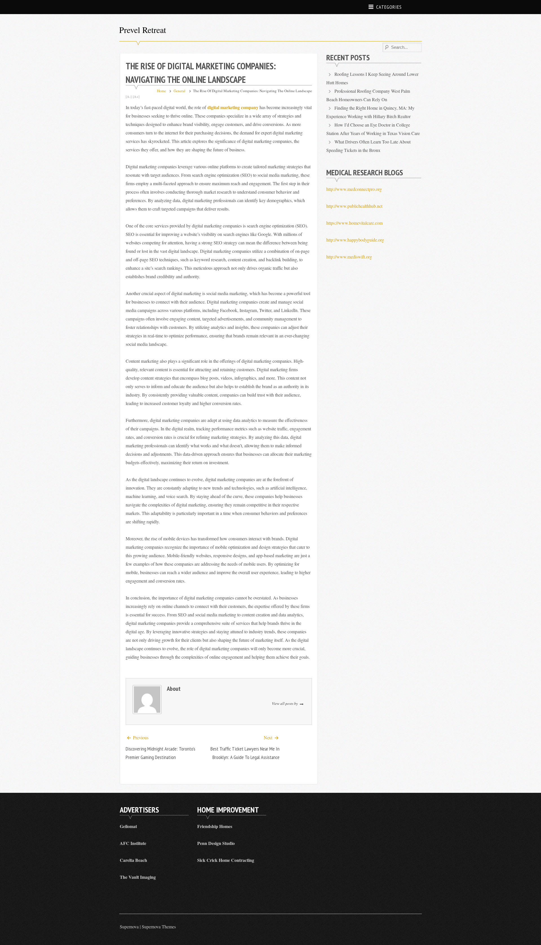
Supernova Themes (159, 926)
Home (161, 90)
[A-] (129, 96)
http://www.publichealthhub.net (354, 206)
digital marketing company (232, 107)
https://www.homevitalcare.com (354, 223)
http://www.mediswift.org (349, 257)
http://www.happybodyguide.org (355, 240)
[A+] (136, 96)
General (179, 90)
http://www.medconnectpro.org (354, 189)
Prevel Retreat (142, 29)
